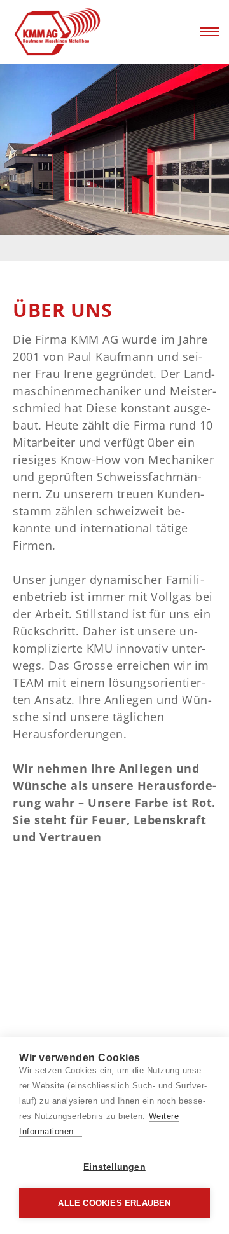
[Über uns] (83, 32)
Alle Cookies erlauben (114, 1203)
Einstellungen (114, 1167)
